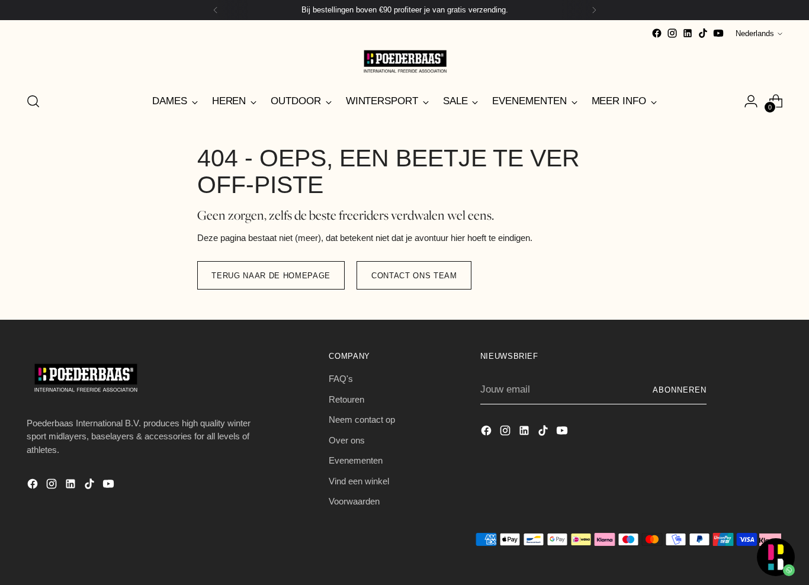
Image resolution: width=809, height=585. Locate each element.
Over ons (347, 440)
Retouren (346, 399)
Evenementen (356, 460)
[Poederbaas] (404, 61)
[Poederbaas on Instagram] (672, 33)
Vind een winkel (359, 481)
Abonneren (680, 389)
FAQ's (341, 379)
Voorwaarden (354, 501)
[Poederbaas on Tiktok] (703, 33)
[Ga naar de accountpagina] (751, 101)
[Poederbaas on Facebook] (656, 33)
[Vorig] (216, 10)
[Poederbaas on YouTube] (718, 33)
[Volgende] (594, 10)
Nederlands (755, 33)
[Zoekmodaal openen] (33, 101)
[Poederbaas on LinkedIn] (687, 33)
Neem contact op (362, 419)
